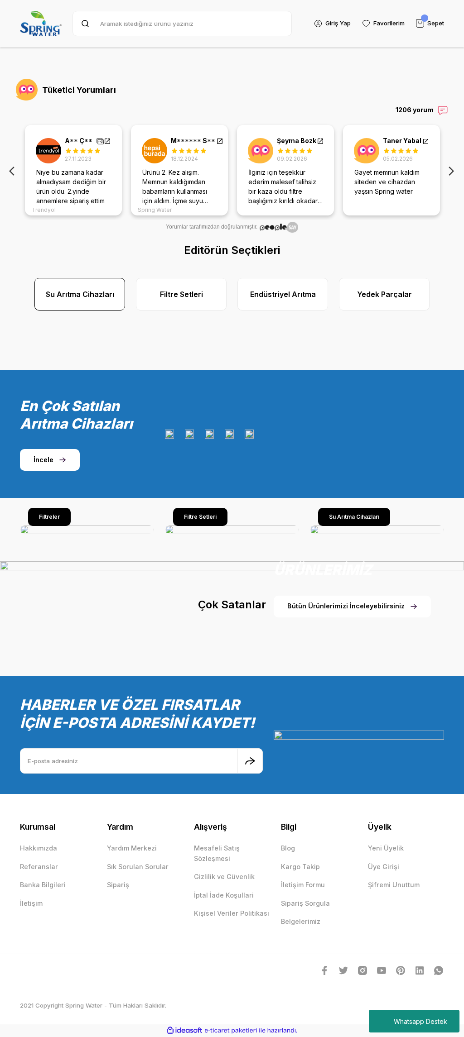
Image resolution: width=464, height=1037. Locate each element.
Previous (13, 170)
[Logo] (41, 23)
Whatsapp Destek (420, 1021)
